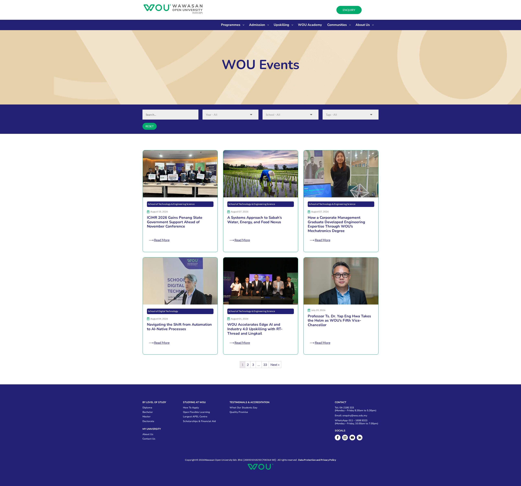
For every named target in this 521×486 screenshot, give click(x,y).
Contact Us (148, 438)
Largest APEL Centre (195, 416)
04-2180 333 (346, 407)
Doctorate (148, 421)
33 (265, 364)
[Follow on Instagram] (345, 437)
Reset (150, 126)
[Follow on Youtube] (352, 437)
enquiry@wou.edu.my (355, 415)
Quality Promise (239, 412)
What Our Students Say (243, 407)
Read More (162, 240)
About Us (147, 434)
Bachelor (147, 412)
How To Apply (191, 407)
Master (146, 416)
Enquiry (349, 10)
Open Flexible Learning (196, 412)
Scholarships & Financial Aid (199, 421)
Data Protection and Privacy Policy (317, 459)
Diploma (147, 407)
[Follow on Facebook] (337, 437)
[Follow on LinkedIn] (359, 437)
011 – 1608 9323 (358, 420)
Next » (274, 364)
